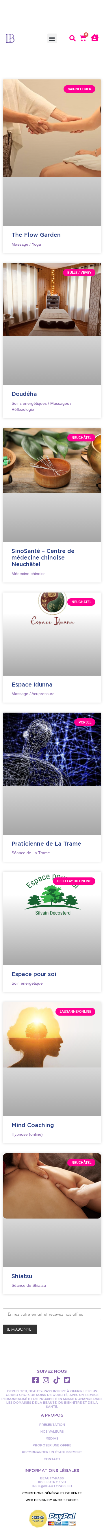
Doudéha (24, 393)
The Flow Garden (36, 234)
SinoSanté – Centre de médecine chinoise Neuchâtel (43, 558)
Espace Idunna (32, 684)
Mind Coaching (33, 1125)
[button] (52, 38)
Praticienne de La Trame (46, 843)
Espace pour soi (34, 974)
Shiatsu (22, 1276)
